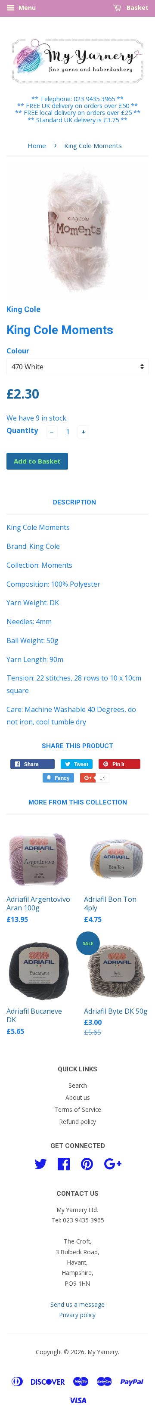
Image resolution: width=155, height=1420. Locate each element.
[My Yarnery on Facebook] (63, 1162)
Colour (17, 351)
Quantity (22, 430)
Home (37, 145)
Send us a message (77, 1304)
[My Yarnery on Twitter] (40, 1162)
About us (77, 1097)
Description (74, 502)
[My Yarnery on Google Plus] (112, 1162)
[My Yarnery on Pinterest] (87, 1162)
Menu (26, 7)
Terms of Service (77, 1109)
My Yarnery (103, 1352)
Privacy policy (77, 1315)
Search (77, 1085)
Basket (137, 7)
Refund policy (77, 1121)
